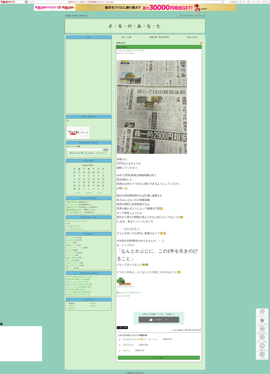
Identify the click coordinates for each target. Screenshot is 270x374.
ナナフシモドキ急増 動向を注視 (79, 287)
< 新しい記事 (126, 37)
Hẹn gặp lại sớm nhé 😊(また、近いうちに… (141, 339)
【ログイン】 (199, 16)
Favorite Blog (89, 198)
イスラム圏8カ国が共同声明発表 (79, 292)
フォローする (262, 324)
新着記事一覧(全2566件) (159, 37)
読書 (68, 224)
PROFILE (83, 16)
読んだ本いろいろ (73, 265)
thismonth (89, 193)
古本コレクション (73, 263)
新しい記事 (262, 341)
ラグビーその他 (72, 253)
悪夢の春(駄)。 (123, 47)
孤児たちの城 (74, 226)
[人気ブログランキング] (124, 284)
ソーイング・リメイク (75, 248)
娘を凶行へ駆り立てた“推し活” (78, 295)
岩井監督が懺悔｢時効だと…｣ (78, 289)
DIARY (75, 16)
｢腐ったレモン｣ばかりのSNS (78, 282)
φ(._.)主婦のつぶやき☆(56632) (133, 50)
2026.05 (92, 303)
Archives (89, 300)
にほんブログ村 (123, 296)
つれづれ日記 (72, 240)
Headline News (88, 273)
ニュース (70, 243)
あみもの (70, 250)
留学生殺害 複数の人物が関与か (79, 279)
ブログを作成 (255, 2)
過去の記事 (262, 333)
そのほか (31, 2)
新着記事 (262, 350)
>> (236, 2)
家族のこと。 (72, 245)
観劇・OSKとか (73, 258)
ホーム (262, 315)
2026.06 (71, 308)
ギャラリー (71, 255)
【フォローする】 (186, 16)
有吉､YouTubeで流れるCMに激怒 (79, 284)
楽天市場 (265, 2)
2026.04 (92, 306)
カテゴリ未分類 (72, 238)
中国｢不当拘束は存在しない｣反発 (79, 277)
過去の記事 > (192, 37)
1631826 (197, 13)
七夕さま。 (127, 350)
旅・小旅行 (71, 260)
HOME (68, 16)
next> (99, 193)
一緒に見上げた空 (76, 229)
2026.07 (71, 306)
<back (78, 193)
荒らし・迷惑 (72, 268)
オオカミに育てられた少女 (77, 221)
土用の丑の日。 (129, 345)
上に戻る (262, 358)
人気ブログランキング (125, 287)
